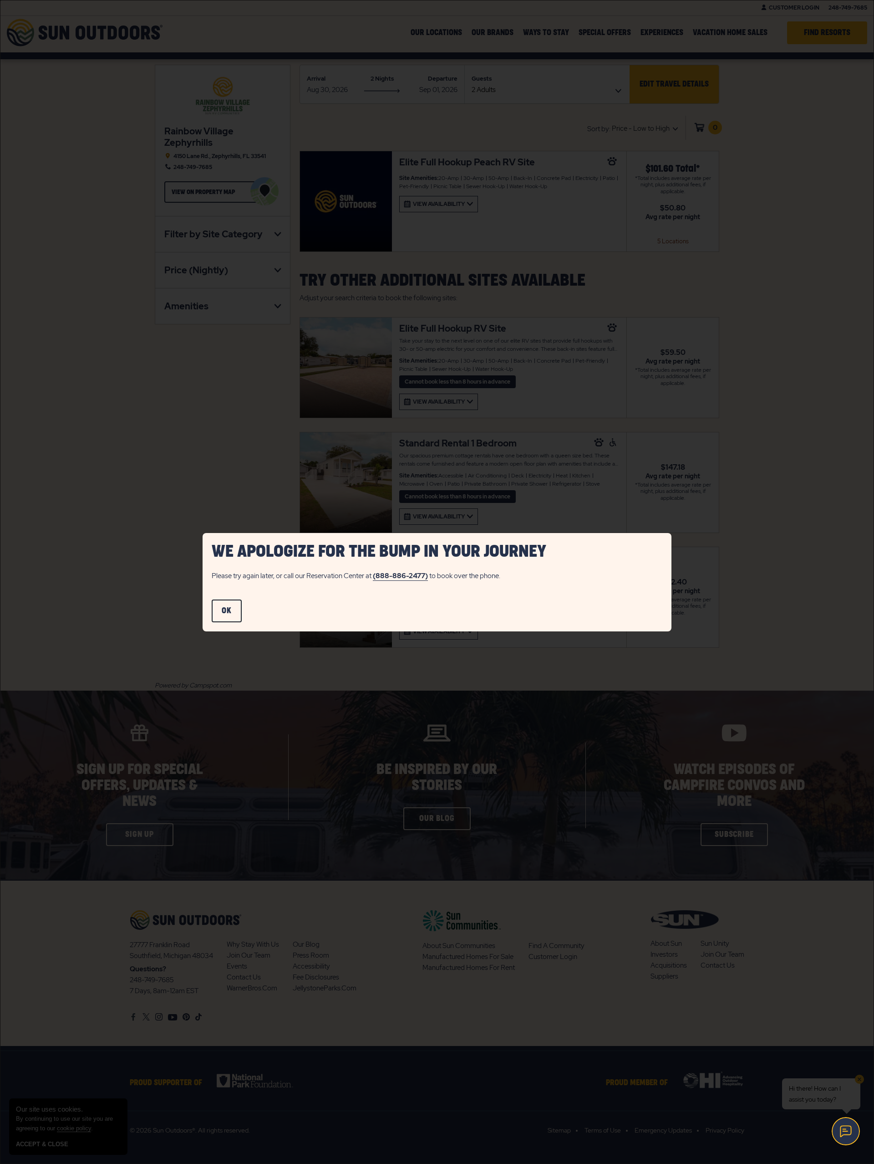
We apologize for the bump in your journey (379, 552)
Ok (232, 614)
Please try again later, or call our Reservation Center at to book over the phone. (356, 575)
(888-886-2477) (400, 575)
